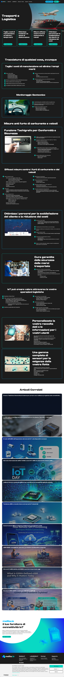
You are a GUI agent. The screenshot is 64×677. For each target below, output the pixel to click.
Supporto (26, 1)
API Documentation (55, 659)
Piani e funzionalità (22, 658)
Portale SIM (21, 659)
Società (21, 662)
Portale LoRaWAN (33, 659)
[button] (61, 1)
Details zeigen (14, 675)
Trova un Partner (44, 658)
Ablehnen (56, 671)
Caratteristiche (32, 658)
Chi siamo (30, 1)
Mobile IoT (22, 656)
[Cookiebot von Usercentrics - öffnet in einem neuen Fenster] (6, 675)
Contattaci (54, 658)
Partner (43, 656)
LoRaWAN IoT (34, 656)
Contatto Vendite (49, 1)
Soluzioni (19, 1)
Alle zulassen (56, 666)
